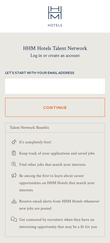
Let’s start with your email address (39, 73)
